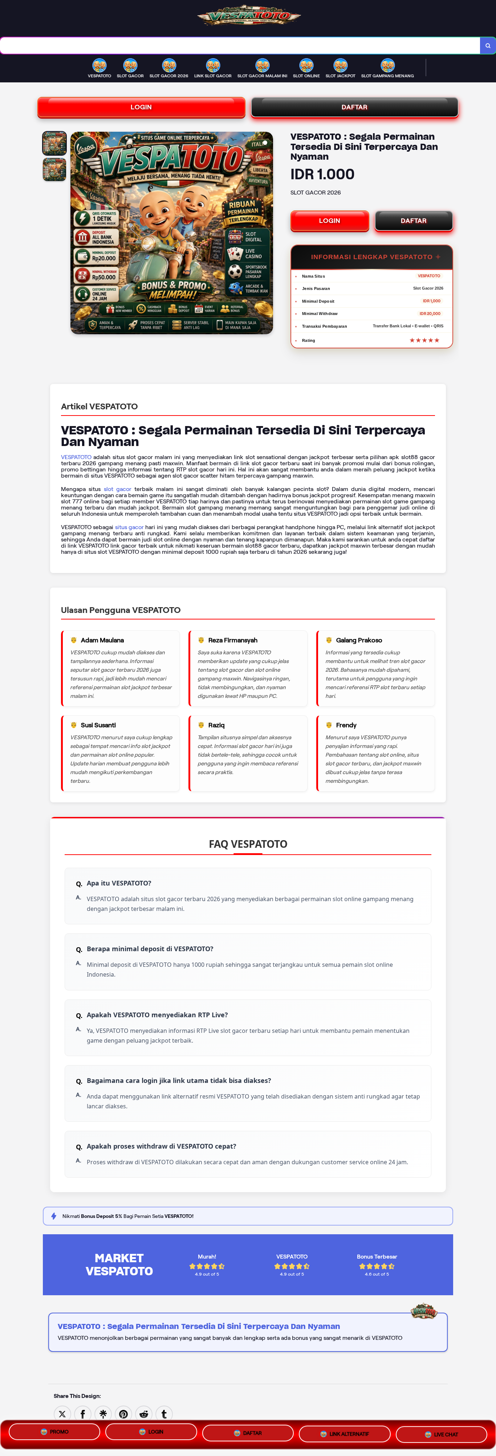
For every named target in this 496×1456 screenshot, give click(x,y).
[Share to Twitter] (62, 1414)
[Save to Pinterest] (123, 1414)
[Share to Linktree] (103, 1414)
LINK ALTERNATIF (349, 1433)
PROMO (59, 1434)
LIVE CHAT (446, 1432)
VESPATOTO (76, 457)
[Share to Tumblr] (164, 1414)
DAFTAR (355, 107)
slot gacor (117, 489)
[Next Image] (267, 234)
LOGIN (141, 107)
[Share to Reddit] (144, 1414)
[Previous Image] (76, 234)
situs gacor (129, 527)
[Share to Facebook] (83, 1414)
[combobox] (240, 45)
